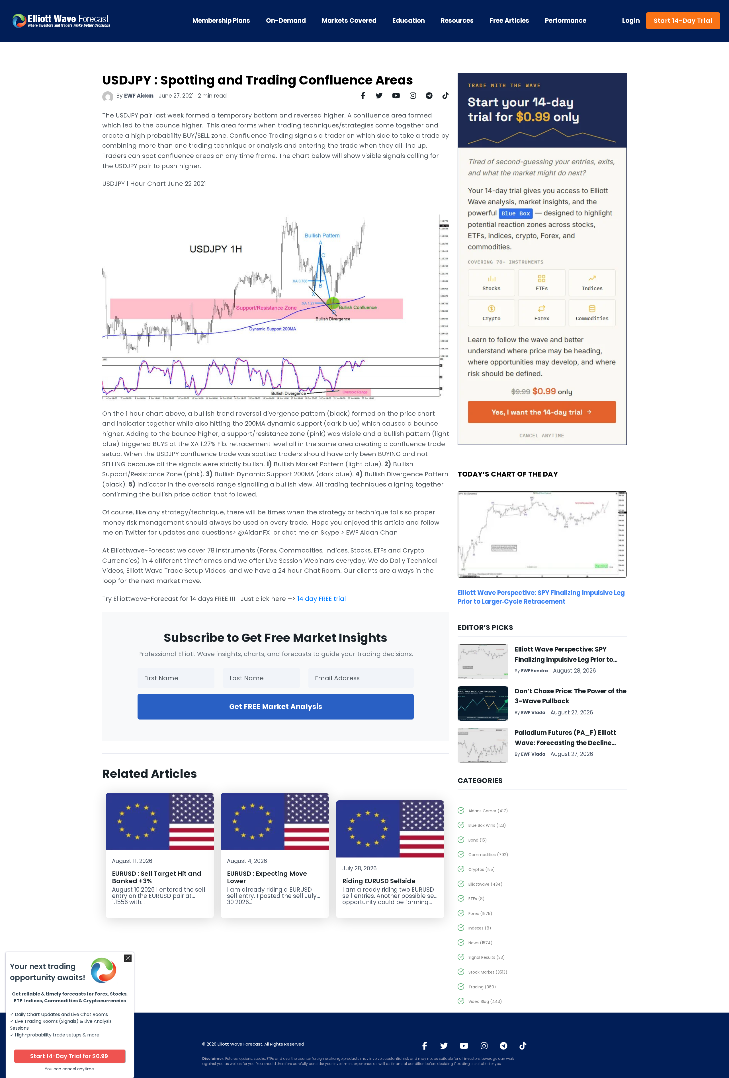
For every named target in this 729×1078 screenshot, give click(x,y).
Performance (565, 20)
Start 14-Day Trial (683, 20)
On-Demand (286, 20)
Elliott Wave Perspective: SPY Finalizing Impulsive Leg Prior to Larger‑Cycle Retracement (541, 597)
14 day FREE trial (321, 598)
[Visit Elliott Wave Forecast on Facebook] (424, 1046)
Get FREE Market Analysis (275, 707)
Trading (482, 987)
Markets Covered (349, 20)
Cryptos (481, 869)
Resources (457, 20)
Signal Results (486, 957)
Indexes (479, 928)
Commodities (488, 855)
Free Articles (509, 20)
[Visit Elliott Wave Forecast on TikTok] (523, 1046)
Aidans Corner (488, 811)
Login (631, 20)
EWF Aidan (138, 96)
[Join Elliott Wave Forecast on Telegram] (503, 1046)
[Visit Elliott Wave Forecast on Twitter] (444, 1046)
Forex (480, 913)
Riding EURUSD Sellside (378, 881)
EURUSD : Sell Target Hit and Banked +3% (156, 877)
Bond (477, 840)
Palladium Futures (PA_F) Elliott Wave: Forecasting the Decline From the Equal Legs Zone (565, 742)
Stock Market (487, 972)
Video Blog (485, 1001)
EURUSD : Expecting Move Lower (267, 877)
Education (408, 20)
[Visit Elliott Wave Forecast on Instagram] (484, 1046)
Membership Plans (221, 20)
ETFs (476, 899)
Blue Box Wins (487, 825)
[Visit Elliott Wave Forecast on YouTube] (464, 1046)
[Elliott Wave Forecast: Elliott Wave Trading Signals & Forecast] (80, 21)
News (480, 943)
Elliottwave (485, 884)
